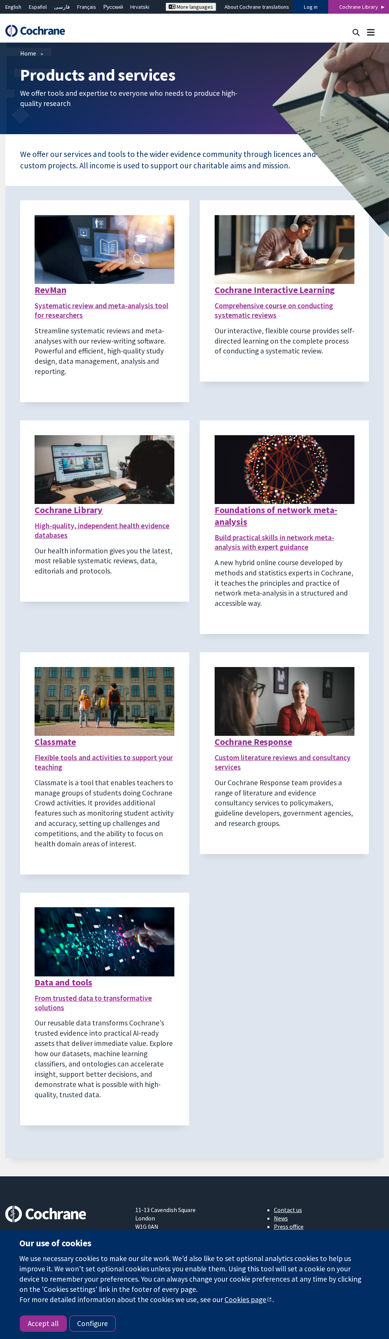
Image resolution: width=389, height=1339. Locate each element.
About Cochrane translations (257, 6)
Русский (113, 6)
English (13, 6)
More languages (194, 6)
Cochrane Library (358, 6)
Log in (311, 6)
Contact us (288, 1210)
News (281, 1218)
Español (38, 6)
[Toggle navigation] (370, 32)
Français (86, 6)
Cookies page (245, 1299)
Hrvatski (139, 6)
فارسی (62, 6)
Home (28, 53)
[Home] (38, 31)
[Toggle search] (356, 32)
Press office (289, 1226)
